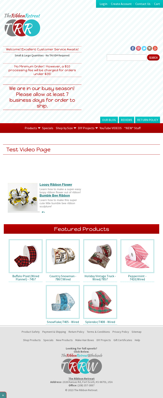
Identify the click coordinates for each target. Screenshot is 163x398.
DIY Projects (104, 340)
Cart (157, 4)
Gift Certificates (123, 340)
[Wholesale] (81, 363)
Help (137, 340)
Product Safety (31, 332)
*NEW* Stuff (132, 128)
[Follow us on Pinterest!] (138, 48)
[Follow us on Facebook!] (132, 48)
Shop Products (32, 340)
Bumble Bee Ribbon (55, 195)
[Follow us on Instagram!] (149, 48)
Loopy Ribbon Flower (56, 184)
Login (103, 4)
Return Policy (147, 120)
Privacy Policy (121, 332)
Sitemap (137, 332)
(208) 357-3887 (86, 385)
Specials (47, 128)
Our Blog (109, 120)
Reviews (126, 120)
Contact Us (142, 4)
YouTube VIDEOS (111, 128)
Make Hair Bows (84, 340)
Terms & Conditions (98, 332)
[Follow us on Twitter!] (144, 48)
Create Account (121, 4)
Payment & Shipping (54, 332)
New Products (64, 340)
